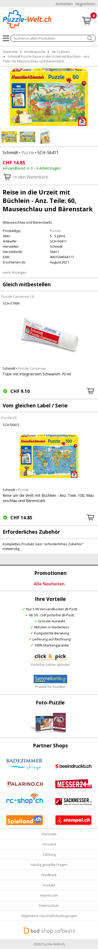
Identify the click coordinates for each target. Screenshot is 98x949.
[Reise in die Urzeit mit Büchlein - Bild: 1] (49, 97)
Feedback (49, 874)
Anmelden (64, 3)
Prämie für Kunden (50, 686)
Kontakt (49, 885)
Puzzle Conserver (32, 368)
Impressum (49, 895)
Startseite (49, 834)
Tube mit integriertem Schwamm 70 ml (37, 373)
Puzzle (27, 152)
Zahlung (49, 854)
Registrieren (85, 3)
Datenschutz (49, 905)
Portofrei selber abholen (50, 664)
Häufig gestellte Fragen (49, 864)
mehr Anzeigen (15, 272)
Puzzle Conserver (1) (17, 296)
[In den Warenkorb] (90, 391)
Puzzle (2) (8, 417)
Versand (49, 844)
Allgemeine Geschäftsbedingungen (49, 915)
